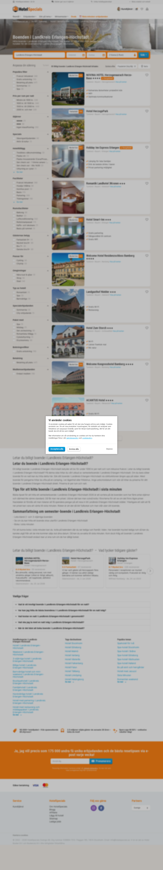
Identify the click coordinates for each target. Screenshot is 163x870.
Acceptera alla (56, 449)
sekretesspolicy (72, 438)
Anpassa (109, 449)
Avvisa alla (74, 449)
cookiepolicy (87, 438)
